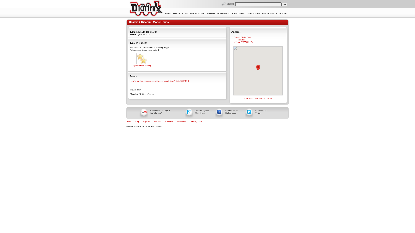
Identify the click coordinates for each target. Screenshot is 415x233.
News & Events (269, 13)
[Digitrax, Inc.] (146, 9)
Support (211, 13)
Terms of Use (182, 122)
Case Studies (253, 13)
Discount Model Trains (155, 22)
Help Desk (169, 122)
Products (178, 13)
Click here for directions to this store (258, 98)
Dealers (283, 13)
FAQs (137, 122)
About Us (157, 122)
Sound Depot (238, 13)
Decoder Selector (194, 13)
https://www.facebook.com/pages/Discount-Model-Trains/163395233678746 (159, 81)
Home (168, 13)
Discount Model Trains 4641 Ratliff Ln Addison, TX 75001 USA (244, 39)
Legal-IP (146, 122)
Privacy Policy (196, 122)
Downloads (223, 13)
